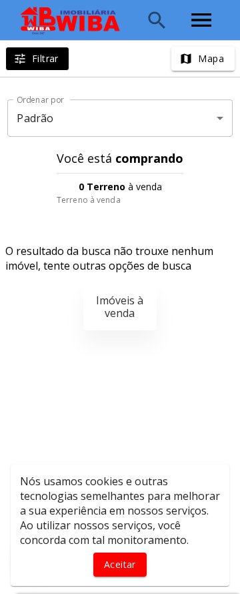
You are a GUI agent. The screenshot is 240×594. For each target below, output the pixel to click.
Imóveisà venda (119, 306)
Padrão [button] (35, 118)
